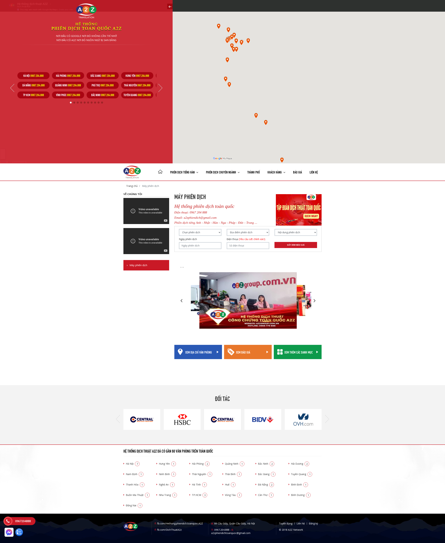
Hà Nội (132, 463)
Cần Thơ (265, 495)
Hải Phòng (200, 463)
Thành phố (253, 171)
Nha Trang (167, 495)
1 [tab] (71, 103)
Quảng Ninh (234, 463)
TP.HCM (199, 495)
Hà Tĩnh (198, 484)
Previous (12, 88)
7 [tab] (92, 103)
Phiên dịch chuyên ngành (221, 171)
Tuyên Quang (301, 474)
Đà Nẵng (265, 484)
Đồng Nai (133, 505)
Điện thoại (246, 239)
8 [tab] (95, 103)
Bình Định (298, 484)
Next (160, 88)
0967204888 (23, 521)
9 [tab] (99, 103)
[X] (160, 172)
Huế (229, 484)
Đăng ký (313, 523)
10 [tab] (102, 103)
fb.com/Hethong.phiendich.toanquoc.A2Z (179, 523)
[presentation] (118, 419)
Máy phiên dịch (138, 265)
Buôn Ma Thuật (137, 495)
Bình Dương (300, 495)
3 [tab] (78, 103)
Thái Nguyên (201, 474)
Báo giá (297, 171)
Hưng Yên (166, 463)
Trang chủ (132, 186)
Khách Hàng (275, 171)
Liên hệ (314, 171)
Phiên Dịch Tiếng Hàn (182, 171)
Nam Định (134, 474)
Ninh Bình (166, 474)
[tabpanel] (33, 85)
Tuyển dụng (285, 523)
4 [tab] (81, 103)
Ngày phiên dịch (188, 239)
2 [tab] (74, 103)
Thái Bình (232, 474)
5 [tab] (85, 103)
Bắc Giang (266, 474)
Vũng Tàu (232, 495)
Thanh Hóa (134, 484)
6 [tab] (88, 103)
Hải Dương (299, 463)
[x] (170, 6)
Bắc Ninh (265, 463)
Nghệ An (166, 484)
